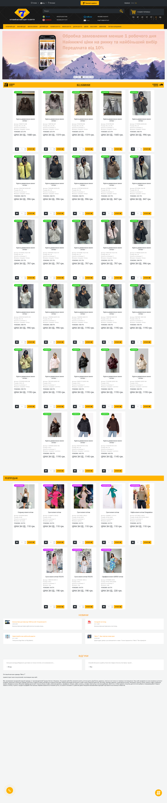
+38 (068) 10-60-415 (102, 16)
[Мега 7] (83, 38)
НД (160, 17)
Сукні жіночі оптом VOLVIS (54, 543)
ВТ (138, 17)
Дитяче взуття (77, 26)
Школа (86, 26)
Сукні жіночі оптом (54, 478)
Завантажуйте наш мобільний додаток (23, 602)
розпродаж (11, 444)
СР (142, 17)
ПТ (151, 17)
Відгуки (83, 622)
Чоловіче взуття (55, 26)
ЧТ (147, 17)
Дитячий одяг (44, 26)
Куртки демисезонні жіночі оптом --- (25, 86)
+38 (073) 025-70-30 (62, 16)
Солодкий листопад (100, 588)
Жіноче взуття (66, 26)
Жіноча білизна (32, 26)
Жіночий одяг (21, 26)
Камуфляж (102, 26)
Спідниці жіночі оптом (25, 478)
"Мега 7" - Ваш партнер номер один (104, 602)
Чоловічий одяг (10, 26)
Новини (83, 581)
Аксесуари (93, 26)
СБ (156, 17)
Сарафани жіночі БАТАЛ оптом (112, 543)
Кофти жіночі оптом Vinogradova (141, 478)
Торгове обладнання (114, 26)
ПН (133, 17)
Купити (30, 115)
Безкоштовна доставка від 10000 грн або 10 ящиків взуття (29, 588)
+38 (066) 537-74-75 (62, 20)
